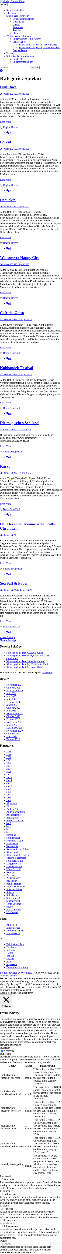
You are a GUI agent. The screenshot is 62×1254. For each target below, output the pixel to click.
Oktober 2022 (13, 716)
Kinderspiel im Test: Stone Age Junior (25, 661)
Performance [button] (6, 1191)
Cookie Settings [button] (8, 992)
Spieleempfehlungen (23, 61)
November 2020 (14, 730)
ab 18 (9, 786)
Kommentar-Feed (15, 930)
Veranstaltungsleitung (23, 18)
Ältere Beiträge (7, 637)
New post (11, 872)
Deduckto (8, 200)
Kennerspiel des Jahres (17, 849)
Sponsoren (18, 27)
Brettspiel (11, 835)
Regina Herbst (10, 127)
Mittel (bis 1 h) (13, 869)
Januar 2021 (12, 725)
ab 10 (9, 774)
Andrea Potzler (13, 809)
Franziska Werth (14, 840)
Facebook (11, 947)
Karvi (5, 466)
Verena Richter (13, 909)
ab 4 (8, 794)
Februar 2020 (13, 739)
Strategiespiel (13, 901)
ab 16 (9, 783)
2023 (8, 766)
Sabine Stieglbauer (12, 451)
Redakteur (11, 880)
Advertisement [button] (7, 1223)
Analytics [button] (5, 1205)
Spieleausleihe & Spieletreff (27, 38)
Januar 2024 (12, 704)
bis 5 (8, 829)
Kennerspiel (12, 846)
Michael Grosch (14, 866)
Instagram (11, 950)
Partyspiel (11, 875)
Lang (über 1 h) (14, 863)
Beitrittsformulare (15, 944)
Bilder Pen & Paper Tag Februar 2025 (38, 44)
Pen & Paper (19, 41)
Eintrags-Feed (13, 927)
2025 (8, 771)
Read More (5, 121)
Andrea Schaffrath (15, 812)
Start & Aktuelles (15, 10)
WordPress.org (13, 933)
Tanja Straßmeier (14, 903)
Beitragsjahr (12, 817)
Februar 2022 (13, 719)
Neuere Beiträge (8, 640)
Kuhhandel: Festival (16, 368)
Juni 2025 (11, 696)
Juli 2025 (11, 693)
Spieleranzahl (13, 898)
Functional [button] (5, 1176)
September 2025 (14, 690)
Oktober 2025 (13, 687)
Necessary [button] (5, 1047)
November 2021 (14, 722)
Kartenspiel (12, 843)
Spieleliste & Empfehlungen (20, 56)
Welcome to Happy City (19, 258)
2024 (8, 768)
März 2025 (11, 699)
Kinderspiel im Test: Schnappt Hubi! (24, 667)
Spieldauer (11, 895)
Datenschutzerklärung (17, 967)
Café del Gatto (12, 313)
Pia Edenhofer (13, 878)
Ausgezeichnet (13, 814)
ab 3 (8, 791)
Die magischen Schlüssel (19, 423)
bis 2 (8, 823)
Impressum (11, 964)
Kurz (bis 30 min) (15, 860)
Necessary (9, 1050)
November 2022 (14, 713)
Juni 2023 (11, 710)
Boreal (5, 142)
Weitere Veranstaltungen (18, 36)
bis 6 (8, 832)
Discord (10, 958)
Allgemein (11, 803)
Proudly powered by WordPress (16, 972)
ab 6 (8, 797)
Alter (8, 806)
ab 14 (9, 780)
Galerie (16, 24)
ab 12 (9, 777)
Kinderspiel (12, 852)
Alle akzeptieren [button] (25, 992)
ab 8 (8, 800)
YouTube (11, 955)
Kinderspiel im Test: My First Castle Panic (27, 664)
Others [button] (3, 1240)
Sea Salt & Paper (14, 583)
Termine (17, 30)
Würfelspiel (12, 912)
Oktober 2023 (13, 707)
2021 (8, 760)
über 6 (9, 906)
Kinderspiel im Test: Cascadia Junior (24, 652)
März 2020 (11, 736)
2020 (8, 757)
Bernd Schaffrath (11, 353)
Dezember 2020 (14, 727)
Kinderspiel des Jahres (17, 855)
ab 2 (8, 789)
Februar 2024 (13, 702)
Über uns (11, 13)
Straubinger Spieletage (17, 16)
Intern (9, 961)
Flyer (15, 33)
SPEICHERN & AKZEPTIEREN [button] (17, 1252)
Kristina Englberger (16, 857)
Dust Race (8, 87)
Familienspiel (13, 837)
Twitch (9, 953)
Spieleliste (18, 59)
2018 (8, 751)
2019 (8, 754)
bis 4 (8, 826)
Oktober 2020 (13, 733)
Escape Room (20, 50)
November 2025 (14, 684)
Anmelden (11, 924)
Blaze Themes (10, 975)
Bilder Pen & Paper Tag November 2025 (39, 47)
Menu (3, 4)
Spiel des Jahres (14, 889)
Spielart (10, 892)
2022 (8, 763)
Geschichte (18, 21)
